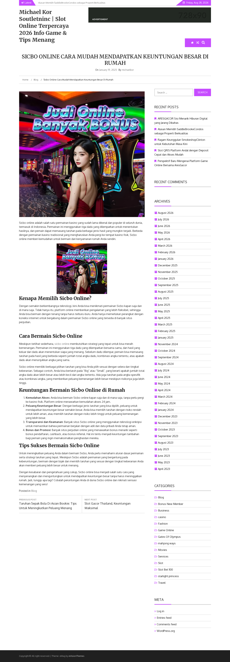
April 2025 (164, 318)
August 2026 (165, 212)
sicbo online (62, 343)
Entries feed (164, 617)
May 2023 (164, 462)
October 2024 (166, 350)
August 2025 (165, 291)
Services (163, 556)
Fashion (163, 523)
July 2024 (163, 370)
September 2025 (168, 285)
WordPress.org (166, 631)
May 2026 (164, 232)
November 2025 (168, 272)
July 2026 (163, 219)
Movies (162, 550)
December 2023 (167, 416)
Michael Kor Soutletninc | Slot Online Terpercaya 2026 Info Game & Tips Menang (44, 26)
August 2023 (165, 442)
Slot (160, 563)
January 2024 (166, 409)
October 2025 (166, 278)
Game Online (166, 530)
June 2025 (164, 304)
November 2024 (168, 344)
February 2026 (166, 252)
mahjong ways (167, 543)
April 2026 (164, 239)
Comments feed (166, 624)
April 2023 (164, 469)
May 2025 (164, 311)
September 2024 (168, 357)
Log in (160, 611)
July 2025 (163, 298)
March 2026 (165, 245)
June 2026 (164, 226)
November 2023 (167, 423)
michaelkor (128, 69)
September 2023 (168, 436)
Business (163, 510)
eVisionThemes (76, 656)
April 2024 (164, 390)
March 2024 (165, 396)
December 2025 (167, 265)
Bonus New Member (170, 504)
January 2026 (165, 258)
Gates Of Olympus (169, 536)
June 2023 (164, 455)
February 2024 (166, 403)
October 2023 (166, 429)
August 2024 (166, 364)
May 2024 (164, 383)
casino (162, 517)
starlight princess (168, 576)
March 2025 (165, 324)
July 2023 (163, 449)
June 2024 (164, 377)
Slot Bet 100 (165, 569)
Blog (34, 490)
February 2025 (166, 331)
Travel (162, 582)
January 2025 (165, 337)
